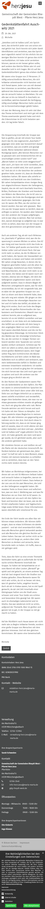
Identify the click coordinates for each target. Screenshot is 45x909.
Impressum (5, 887)
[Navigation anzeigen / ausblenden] (40, 3)
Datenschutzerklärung (14, 884)
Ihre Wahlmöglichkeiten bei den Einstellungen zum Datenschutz (22, 855)
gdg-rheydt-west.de (18, 788)
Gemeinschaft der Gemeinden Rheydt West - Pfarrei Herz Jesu (21, 765)
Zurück (6, 648)
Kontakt (6, 758)
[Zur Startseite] (17, 5)
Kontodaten (8, 657)
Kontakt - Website (11, 683)
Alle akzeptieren (31, 905)
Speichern (10, 905)
